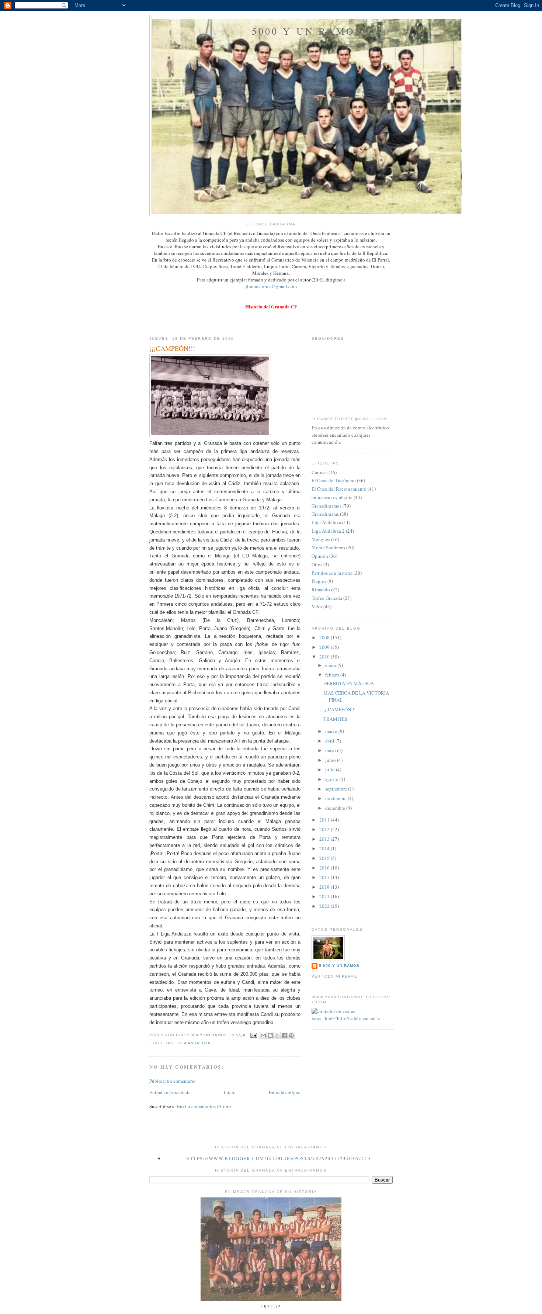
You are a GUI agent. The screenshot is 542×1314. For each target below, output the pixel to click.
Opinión (320, 556)
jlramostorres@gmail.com (271, 286)
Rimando (321, 589)
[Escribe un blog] (270, 1035)
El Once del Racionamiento (339, 488)
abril (330, 740)
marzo (331, 731)
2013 (325, 839)
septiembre (336, 788)
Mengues (321, 539)
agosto (332, 779)
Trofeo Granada (327, 598)
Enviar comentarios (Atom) (204, 1106)
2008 (325, 637)
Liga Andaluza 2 (328, 531)
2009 (325, 647)
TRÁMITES (335, 719)
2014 (325, 848)
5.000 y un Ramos (339, 966)
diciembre (335, 808)
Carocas (319, 472)
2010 (325, 656)
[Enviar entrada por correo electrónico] (253, 1035)
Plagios (319, 581)
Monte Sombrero (328, 547)
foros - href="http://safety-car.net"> (346, 1018)
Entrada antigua (284, 1092)
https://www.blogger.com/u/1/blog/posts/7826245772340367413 (278, 1158)
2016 (325, 867)
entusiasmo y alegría (332, 497)
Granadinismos (326, 505)
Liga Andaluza (194, 1043)
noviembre (336, 798)
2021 (325, 896)
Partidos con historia (332, 573)
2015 (325, 858)
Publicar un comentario (172, 1081)
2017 (325, 877)
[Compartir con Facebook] (284, 1035)
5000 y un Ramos (307, 31)
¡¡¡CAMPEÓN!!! (339, 709)
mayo (331, 750)
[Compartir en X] (277, 1035)
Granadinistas (325, 514)
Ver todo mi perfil (334, 976)
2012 (325, 829)
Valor (317, 606)
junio (331, 760)
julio (330, 769)
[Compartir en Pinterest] (291, 1035)
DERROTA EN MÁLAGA (348, 683)
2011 (325, 819)
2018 (325, 887)
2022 (325, 906)
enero (331, 665)
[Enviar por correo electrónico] (263, 1035)
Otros (317, 564)
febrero (332, 674)
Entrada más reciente (170, 1092)
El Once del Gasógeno (334, 480)
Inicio (230, 1092)
